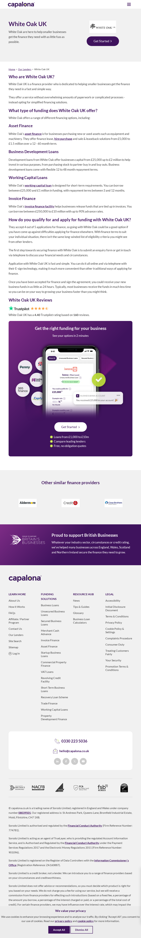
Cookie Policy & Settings (114, 630)
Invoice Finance (50, 640)
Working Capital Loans (54, 709)
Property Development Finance (54, 717)
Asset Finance (49, 646)
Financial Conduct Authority (85, 825)
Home (12, 69)
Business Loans (50, 605)
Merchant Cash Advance (50, 632)
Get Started (101, 41)
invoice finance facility (39, 206)
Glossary (78, 612)
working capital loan (38, 185)
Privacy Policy (113, 622)
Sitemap (13, 647)
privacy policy (63, 921)
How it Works (17, 606)
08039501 (24, 812)
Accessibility (112, 600)
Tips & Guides (81, 606)
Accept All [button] (59, 929)
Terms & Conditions (117, 616)
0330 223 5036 (74, 741)
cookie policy (86, 921)
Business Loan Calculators (81, 620)
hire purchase (63, 139)
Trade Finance (49, 703)
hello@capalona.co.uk (74, 751)
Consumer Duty (114, 644)
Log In (16, 653)
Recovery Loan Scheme (54, 697)
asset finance (33, 134)
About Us (14, 600)
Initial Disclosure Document (115, 608)
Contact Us (15, 628)
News (76, 600)
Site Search (15, 641)
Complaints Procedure (118, 638)
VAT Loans (47, 671)
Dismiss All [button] (81, 929)
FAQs (12, 612)
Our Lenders (24, 69)
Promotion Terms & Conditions (116, 668)
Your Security (113, 660)
